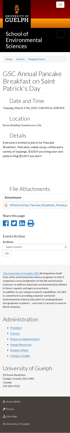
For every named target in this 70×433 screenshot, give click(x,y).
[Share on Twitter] (14, 223)
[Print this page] (30, 223)
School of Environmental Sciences (24, 39)
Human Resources (21, 344)
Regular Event (37, 59)
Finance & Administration (25, 339)
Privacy (15, 410)
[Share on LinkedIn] (22, 223)
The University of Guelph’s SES (21, 273)
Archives (8, 241)
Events (20, 59)
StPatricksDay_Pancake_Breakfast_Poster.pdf (39, 205)
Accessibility (18, 402)
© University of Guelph (16, 423)
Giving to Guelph (20, 355)
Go (7, 253)
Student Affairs (19, 350)
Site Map (17, 417)
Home (9, 59)
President (16, 327)
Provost (15, 333)
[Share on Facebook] (6, 223)
